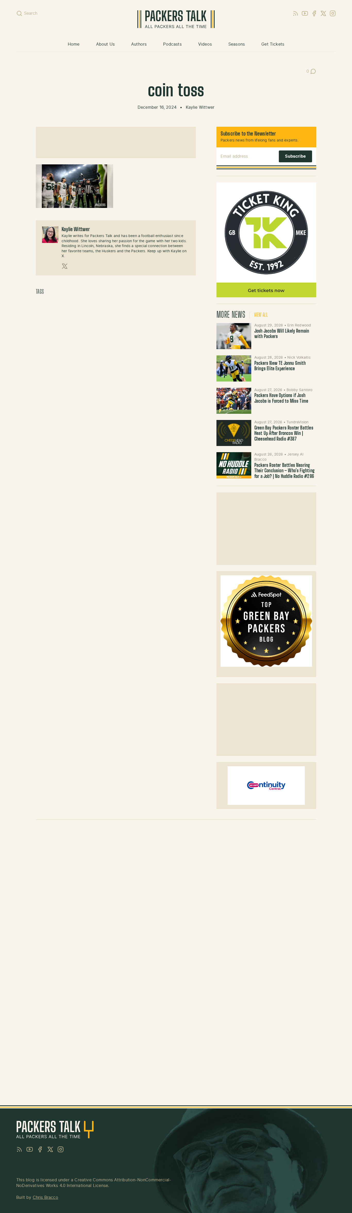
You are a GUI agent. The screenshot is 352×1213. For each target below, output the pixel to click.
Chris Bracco (45, 1197)
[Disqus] (176, 896)
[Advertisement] (115, 142)
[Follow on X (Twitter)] (65, 266)
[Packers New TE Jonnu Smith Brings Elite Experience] (233, 368)
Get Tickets (272, 44)
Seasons (236, 44)
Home (74, 44)
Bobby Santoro (299, 390)
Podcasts (172, 44)
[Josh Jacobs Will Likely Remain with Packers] (233, 336)
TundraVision (297, 422)
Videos (205, 44)
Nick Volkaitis (299, 357)
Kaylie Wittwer (200, 107)
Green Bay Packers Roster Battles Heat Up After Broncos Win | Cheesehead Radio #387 (283, 434)
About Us (105, 44)
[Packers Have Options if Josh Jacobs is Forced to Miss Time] (233, 401)
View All (261, 315)
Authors (139, 44)
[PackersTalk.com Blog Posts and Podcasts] (176, 19)
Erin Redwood (299, 325)
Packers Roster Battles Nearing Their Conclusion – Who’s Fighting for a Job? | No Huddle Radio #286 (284, 471)
